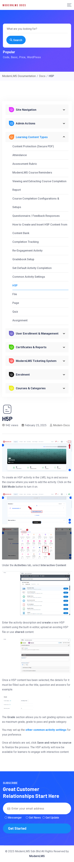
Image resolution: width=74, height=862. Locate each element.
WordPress (34, 57)
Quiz (15, 311)
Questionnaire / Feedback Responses (36, 215)
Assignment (20, 320)
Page (15, 303)
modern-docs (61, 425)
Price (22, 57)
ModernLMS (37, 856)
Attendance (19, 155)
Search (17, 40)
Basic (14, 57)
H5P (15, 285)
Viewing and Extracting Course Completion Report (39, 185)
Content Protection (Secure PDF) (33, 146)
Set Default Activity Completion (32, 268)
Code (6, 57)
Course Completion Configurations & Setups (35, 203)
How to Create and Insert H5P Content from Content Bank (39, 229)
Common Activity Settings (28, 276)
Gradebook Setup (23, 259)
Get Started (17, 828)
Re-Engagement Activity (27, 250)
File (14, 294)
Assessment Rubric (24, 163)
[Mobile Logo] (14, 5)
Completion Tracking (25, 241)
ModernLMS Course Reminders (32, 172)
